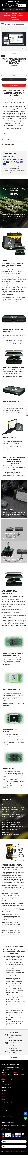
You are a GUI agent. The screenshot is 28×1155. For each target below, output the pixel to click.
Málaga (3, 1099)
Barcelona (3, 1096)
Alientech (14, 53)
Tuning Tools (6, 1151)
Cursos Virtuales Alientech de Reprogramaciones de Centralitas (12, 24)
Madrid (3, 1093)
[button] (25, 1118)
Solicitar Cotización (14, 85)
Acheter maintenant (14, 79)
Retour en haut (14, 1057)
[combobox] (14, 9)
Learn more (19, 1)
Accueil (2, 23)
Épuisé (14, 75)
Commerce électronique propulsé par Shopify (17, 1151)
